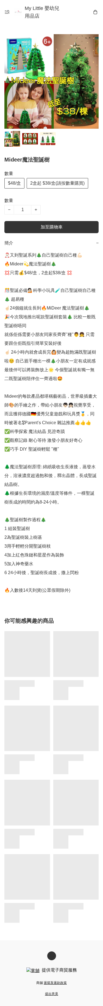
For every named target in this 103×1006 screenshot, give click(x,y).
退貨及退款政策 (55, 983)
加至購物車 (52, 227)
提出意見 (51, 994)
